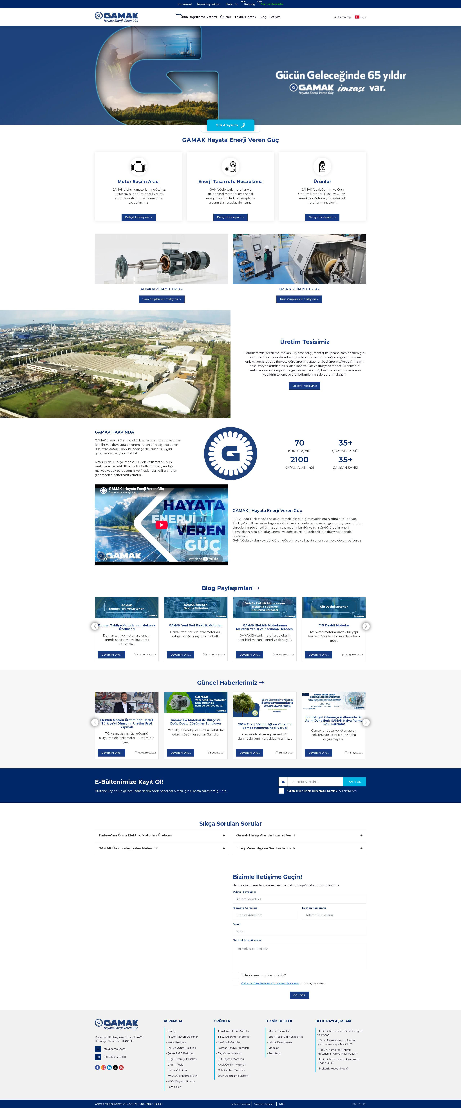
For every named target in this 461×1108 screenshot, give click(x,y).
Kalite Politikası (176, 1042)
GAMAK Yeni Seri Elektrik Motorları (196, 625)
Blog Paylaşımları (228, 588)
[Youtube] (121, 1067)
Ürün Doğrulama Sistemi (199, 17)
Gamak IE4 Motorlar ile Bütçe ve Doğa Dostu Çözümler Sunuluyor (195, 721)
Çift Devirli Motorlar (334, 625)
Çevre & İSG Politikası (180, 1053)
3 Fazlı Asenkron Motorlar (234, 1036)
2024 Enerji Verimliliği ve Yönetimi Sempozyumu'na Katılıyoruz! (265, 726)
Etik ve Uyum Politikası (181, 1048)
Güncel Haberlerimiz (228, 682)
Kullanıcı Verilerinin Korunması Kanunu (312, 790)
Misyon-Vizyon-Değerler (182, 1036)
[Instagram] (103, 1067)
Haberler (232, 4)
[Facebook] (97, 1067)
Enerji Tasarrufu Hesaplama (285, 1036)
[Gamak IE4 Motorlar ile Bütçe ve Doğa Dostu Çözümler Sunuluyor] (195, 702)
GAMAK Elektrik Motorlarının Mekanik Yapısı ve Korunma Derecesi (265, 627)
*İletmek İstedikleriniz (247, 940)
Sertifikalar (274, 1053)
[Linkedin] (109, 1067)
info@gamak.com (114, 1049)
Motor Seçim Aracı (280, 1031)
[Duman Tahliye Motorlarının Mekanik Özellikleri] (126, 607)
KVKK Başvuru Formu (181, 1081)
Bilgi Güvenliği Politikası (182, 1059)
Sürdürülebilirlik (272, 4)
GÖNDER (299, 995)
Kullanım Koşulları (240, 1104)
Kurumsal (185, 4)
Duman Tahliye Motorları (233, 1048)
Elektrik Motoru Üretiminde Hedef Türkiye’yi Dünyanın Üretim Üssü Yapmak (126, 723)
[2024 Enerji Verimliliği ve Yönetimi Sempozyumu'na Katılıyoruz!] (264, 704)
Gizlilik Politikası (177, 1070)
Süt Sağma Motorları (231, 1059)
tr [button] (362, 17)
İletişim (275, 17)
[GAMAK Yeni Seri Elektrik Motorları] (195, 607)
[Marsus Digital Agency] (359, 1104)
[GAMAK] (129, 17)
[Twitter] (115, 1067)
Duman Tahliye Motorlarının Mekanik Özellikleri (126, 627)
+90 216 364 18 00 (114, 1057)
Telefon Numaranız (314, 907)
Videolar (273, 1048)
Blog (262, 17)
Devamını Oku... (111, 654)
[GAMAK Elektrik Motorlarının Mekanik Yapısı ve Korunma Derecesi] (264, 607)
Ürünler (225, 17)
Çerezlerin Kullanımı (264, 1104)
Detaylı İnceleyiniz (137, 217)
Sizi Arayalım (227, 125)
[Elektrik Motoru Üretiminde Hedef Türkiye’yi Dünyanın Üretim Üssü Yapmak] (126, 702)
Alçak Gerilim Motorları (232, 1064)
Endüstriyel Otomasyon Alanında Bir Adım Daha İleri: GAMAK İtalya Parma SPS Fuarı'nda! (333, 721)
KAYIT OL (354, 781)
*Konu (236, 924)
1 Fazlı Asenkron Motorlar (233, 1031)
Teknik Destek (245, 17)
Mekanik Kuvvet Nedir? (333, 1068)
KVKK (281, 1104)
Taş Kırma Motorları (230, 1053)
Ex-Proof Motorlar (229, 1042)
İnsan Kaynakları (208, 4)
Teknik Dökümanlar (280, 1042)
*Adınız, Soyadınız (244, 891)
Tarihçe (171, 1031)
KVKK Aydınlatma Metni (182, 1075)
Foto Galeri (174, 1087)
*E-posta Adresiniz (245, 907)
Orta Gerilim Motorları (231, 1070)
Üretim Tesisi (175, 1064)
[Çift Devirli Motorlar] (333, 607)
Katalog (249, 4)
